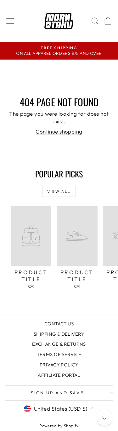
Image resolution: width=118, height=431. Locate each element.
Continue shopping (59, 131)
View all (58, 191)
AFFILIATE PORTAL (59, 375)
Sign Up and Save (57, 393)
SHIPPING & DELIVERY (59, 334)
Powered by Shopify (59, 425)
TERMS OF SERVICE (59, 354)
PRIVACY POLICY (59, 365)
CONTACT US (59, 324)
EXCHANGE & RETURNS (59, 344)
